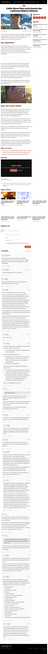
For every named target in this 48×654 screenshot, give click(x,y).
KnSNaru (29, 334)
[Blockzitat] (16, 234)
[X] (37, 18)
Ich (29, 535)
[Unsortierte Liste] (14, 234)
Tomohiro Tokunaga (5, 46)
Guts (29, 425)
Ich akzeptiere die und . (18, 243)
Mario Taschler (4, 31)
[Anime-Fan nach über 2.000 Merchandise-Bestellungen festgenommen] (39, 211)
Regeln (27, 243)
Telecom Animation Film (6, 47)
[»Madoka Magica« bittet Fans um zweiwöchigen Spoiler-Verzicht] (8, 195)
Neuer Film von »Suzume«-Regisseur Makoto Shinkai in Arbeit (16, 150)
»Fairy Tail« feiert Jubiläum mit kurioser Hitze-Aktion (24, 217)
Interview (7, 34)
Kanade (29, 343)
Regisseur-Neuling (13, 111)
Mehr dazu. (5, 185)
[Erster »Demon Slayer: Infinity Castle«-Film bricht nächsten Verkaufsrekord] (39, 195)
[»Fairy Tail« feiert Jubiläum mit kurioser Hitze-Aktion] (24, 211)
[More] (45, 18)
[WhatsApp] (39, 18)
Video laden (13, 170)
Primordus (28, 480)
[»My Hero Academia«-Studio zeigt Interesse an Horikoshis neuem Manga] (8, 211)
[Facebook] (34, 18)
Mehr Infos (20, 170)
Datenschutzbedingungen (19, 243)
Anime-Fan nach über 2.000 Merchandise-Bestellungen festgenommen (38, 218)
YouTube (3, 178)
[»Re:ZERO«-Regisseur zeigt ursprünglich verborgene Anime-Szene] (24, 195)
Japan (24, 5)
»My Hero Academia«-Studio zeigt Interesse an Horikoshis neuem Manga (7, 218)
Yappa (29, 451)
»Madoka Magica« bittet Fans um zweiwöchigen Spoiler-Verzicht (8, 202)
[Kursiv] (7, 234)
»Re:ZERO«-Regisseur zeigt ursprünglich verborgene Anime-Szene (23, 202)
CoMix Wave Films (24, 71)
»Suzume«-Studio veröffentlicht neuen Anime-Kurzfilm (15, 154)
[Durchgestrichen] (11, 234)
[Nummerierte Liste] (12, 234)
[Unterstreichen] (9, 234)
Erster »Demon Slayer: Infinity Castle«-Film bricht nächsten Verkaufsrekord (39, 202)
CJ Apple (29, 289)
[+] (17, 234)
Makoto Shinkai (13, 77)
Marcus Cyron (28, 269)
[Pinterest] (42, 18)
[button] (44, 2)
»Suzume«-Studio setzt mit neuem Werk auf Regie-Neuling (15, 152)
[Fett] (6, 234)
